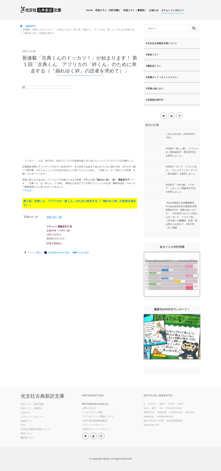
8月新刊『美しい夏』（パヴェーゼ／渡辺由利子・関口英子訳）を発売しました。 (182, 152)
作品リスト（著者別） (135, 10)
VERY (162, 403)
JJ (144, 403)
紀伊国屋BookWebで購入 (59, 252)
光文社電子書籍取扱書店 (94, 420)
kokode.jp (149, 416)
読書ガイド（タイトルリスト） (163, 77)
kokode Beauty (165, 416)
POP (23, 424)
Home (89, 10)
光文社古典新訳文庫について (162, 43)
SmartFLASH (175, 412)
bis (161, 408)
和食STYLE (149, 412)
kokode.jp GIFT (151, 424)
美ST (154, 408)
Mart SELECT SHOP (154, 420)
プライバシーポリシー (93, 424)
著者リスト (153, 54)
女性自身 (161, 412)
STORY (171, 403)
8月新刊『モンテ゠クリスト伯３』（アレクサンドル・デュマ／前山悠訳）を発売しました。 (181, 170)
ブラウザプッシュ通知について (98, 416)
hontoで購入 (83, 252)
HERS (180, 403)
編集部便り (31, 25)
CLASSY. (152, 403)
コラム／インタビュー (172, 10)
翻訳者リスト (154, 65)
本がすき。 (191, 412)
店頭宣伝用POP (156, 99)
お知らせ (154, 10)
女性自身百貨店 (175, 420)
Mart (146, 408)
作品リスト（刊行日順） (108, 10)
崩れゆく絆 (54, 217)
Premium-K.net (174, 408)
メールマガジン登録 (92, 412)
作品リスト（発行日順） (33, 403)
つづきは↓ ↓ (28, 190)
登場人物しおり (155, 88)
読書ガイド (26, 420)
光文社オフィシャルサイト (95, 428)
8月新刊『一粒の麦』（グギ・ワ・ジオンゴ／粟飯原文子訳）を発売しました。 (181, 188)
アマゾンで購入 (34, 252)
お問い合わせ (89, 408)
